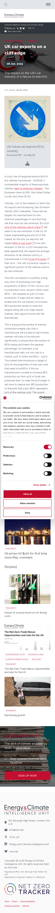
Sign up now (27, 775)
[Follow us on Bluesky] (24, 28)
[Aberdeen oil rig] (27, 530)
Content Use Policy (12, 906)
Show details (39, 485)
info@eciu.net (16, 830)
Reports (32, 41)
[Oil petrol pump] (27, 589)
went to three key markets (28, 188)
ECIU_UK (14, 837)
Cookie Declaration (27, 901)
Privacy (15, 901)
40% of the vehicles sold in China (22, 227)
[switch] (48, 456)
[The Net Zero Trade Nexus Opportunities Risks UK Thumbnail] (27, 635)
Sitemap (25, 906)
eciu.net (13, 851)
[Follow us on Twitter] (18, 28)
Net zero (36, 659)
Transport (11, 549)
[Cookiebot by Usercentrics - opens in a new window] (39, 398)
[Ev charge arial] (27, 691)
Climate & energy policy (17, 659)
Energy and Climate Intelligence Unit (29, 844)
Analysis (19, 41)
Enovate (12, 867)
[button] (6, 4)
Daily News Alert (14, 31)
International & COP (15, 654)
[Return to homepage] (14, 16)
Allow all (27, 494)
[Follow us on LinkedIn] (21, 28)
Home (8, 41)
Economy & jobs (35, 654)
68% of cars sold (22, 243)
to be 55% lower (37, 259)
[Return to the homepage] (27, 809)
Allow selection (27, 503)
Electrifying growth (15, 715)
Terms (7, 901)
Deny (27, 512)
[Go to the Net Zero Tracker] (27, 889)
